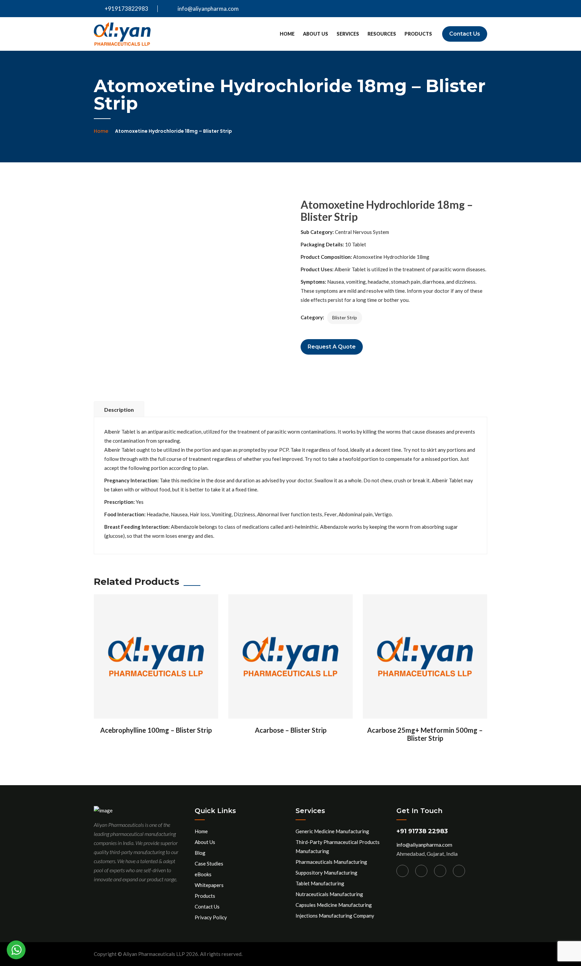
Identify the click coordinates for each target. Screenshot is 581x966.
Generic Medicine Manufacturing (332, 831)
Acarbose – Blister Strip (290, 730)
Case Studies (209, 863)
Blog (200, 853)
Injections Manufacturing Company (335, 916)
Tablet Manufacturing (320, 883)
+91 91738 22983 (422, 831)
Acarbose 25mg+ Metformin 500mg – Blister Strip (425, 734)
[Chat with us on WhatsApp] (16, 949)
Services (348, 34)
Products (418, 34)
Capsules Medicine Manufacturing (334, 905)
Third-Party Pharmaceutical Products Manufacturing (338, 846)
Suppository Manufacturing (326, 873)
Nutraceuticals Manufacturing (329, 894)
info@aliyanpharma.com (208, 8)
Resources (381, 34)
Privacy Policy (211, 917)
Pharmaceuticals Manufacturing (331, 862)
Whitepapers (209, 885)
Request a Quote (332, 347)
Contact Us (464, 34)
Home (287, 34)
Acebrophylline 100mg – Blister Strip (156, 730)
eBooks (203, 874)
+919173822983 (126, 8)
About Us (315, 34)
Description (119, 409)
